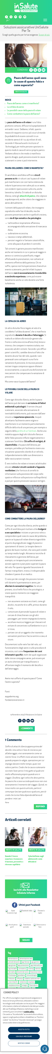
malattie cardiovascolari (32, 979)
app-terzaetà (12, 969)
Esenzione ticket (36, 972)
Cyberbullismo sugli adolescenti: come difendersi (36, 859)
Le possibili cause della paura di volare (24, 111)
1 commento (27, 729)
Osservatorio (33, 985)
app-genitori (35, 962)
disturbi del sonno (23, 972)
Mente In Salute (21, 92)
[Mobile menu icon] (45, 20)
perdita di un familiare (26, 431)
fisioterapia (12, 975)
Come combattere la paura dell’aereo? (23, 114)
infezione (11, 979)
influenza (20, 979)
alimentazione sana (26, 959)
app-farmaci (26, 962)
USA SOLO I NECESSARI (24, 1036)
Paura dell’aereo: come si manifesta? (23, 104)
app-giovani (12, 965)
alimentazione (13, 959)
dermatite (11, 972)
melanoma (22, 982)
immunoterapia (32, 975)
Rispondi (40, 807)
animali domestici (14, 962)
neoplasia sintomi (14, 985)
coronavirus (22, 969)
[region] (24, 1020)
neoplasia (31, 982)
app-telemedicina (36, 965)
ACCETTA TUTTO (24, 1029)
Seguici (26, 940)
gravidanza (21, 975)
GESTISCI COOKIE (24, 1043)
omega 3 (24, 985)
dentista (38, 969)
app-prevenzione (23, 965)
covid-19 (30, 969)
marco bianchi (12, 982)
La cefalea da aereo (15, 107)
